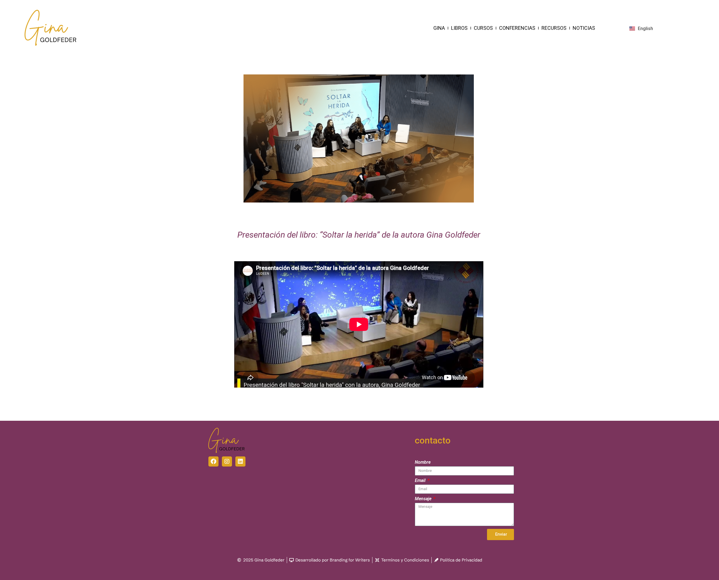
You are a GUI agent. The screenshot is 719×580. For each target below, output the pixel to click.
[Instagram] (227, 461)
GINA (439, 28)
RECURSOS (553, 28)
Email (421, 480)
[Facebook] (213, 461)
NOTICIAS (584, 28)
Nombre (423, 462)
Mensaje (424, 499)
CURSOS (483, 28)
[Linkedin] (240, 461)
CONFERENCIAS (517, 28)
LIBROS (459, 28)
